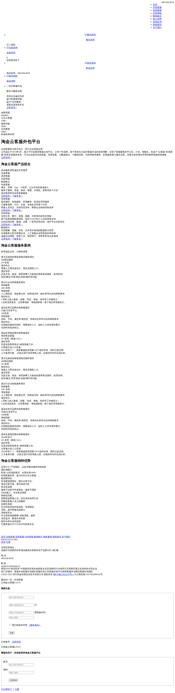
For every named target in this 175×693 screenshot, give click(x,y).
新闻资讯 (157, 24)
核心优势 (157, 19)
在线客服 (157, 10)
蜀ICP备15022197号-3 (63, 574)
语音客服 (157, 7)
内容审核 (157, 13)
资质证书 (157, 22)
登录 (3, 542)
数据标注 (157, 16)
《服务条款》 (34, 625)
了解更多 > (17, 196)
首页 (155, 4)
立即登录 (16, 642)
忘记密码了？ (7, 689)
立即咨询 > (12, 107)
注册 (8, 542)
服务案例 (47, 537)
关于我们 (157, 27)
